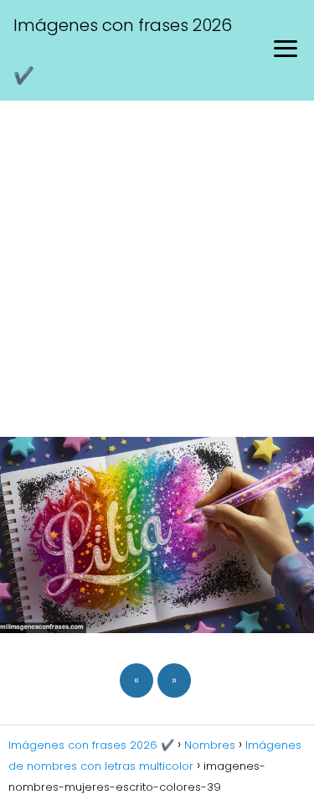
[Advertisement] (157, 266)
